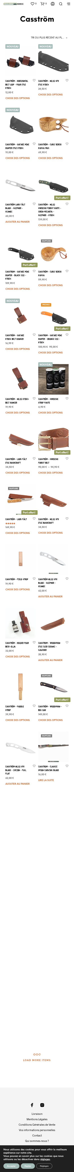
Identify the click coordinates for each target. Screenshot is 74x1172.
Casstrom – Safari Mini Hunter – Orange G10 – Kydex (50, 339)
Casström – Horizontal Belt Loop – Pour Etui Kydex (16, 85)
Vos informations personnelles (37, 1130)
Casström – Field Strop (16, 579)
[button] (33, 3)
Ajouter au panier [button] (17, 222)
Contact (37, 1135)
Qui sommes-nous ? (37, 1140)
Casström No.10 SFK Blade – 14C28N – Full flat (15, 770)
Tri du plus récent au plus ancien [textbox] (50, 38)
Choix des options (17, 98)
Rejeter (27, 1166)
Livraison (37, 1113)
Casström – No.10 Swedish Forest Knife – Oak (49, 834)
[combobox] (50, 37)
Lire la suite (46, 780)
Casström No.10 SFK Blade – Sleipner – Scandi (47, 583)
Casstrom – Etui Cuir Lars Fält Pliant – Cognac (15, 898)
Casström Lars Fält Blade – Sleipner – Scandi (15, 208)
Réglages (44, 1166)
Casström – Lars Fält (16, 519)
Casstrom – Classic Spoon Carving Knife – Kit (16, 834)
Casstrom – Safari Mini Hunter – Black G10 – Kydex (17, 275)
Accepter (11, 1166)
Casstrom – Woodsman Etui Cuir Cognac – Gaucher (49, 647)
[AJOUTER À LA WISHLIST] (34, 80)
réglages (45, 1159)
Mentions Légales (37, 1119)
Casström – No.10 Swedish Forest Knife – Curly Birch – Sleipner (50, 1024)
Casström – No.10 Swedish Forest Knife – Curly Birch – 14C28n (16, 1025)
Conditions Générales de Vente (37, 1124)
